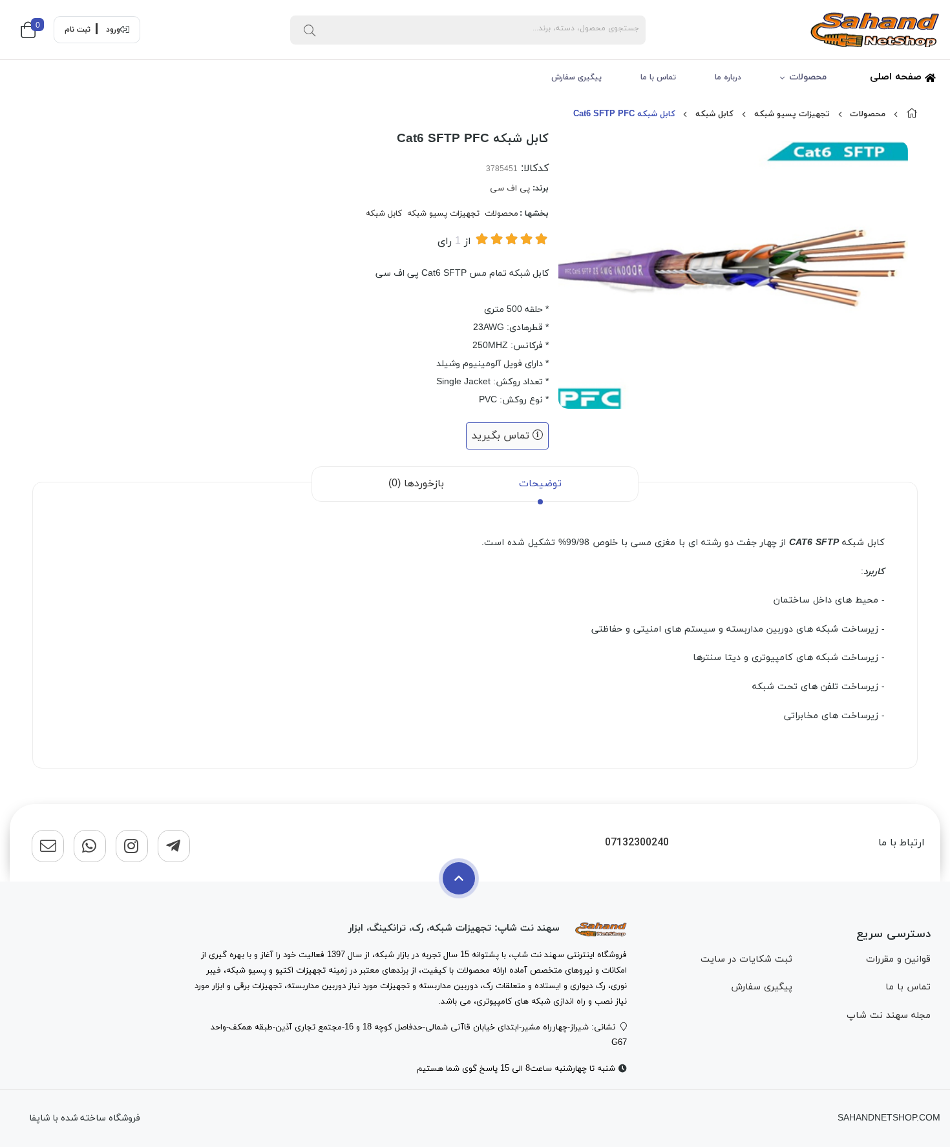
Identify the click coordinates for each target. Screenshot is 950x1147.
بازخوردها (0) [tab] (416, 484)
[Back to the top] (459, 878)
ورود (113, 30)
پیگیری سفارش (576, 77)
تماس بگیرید (502, 436)
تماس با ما (658, 77)
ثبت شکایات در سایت (746, 959)
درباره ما (728, 77)
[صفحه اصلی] (912, 114)
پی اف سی (510, 188)
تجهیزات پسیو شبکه (792, 114)
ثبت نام (77, 30)
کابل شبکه (714, 114)
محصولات (808, 77)
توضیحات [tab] (540, 484)
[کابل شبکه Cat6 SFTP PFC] (601, 928)
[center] (309, 29)
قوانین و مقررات (898, 959)
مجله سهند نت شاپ (889, 1015)
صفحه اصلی (897, 77)
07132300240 (637, 843)
